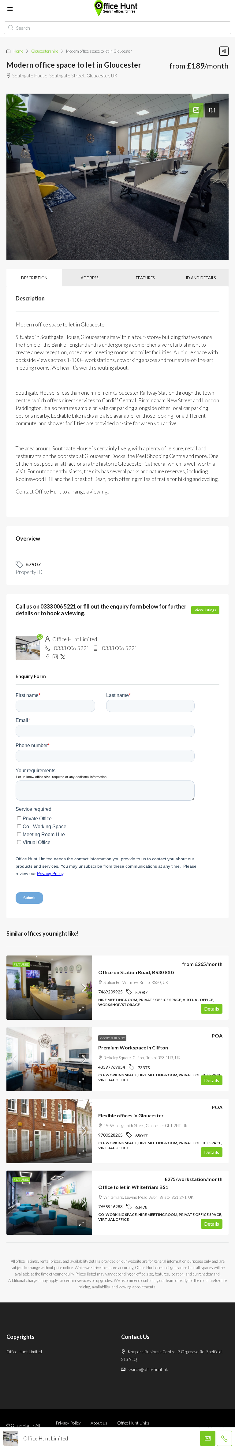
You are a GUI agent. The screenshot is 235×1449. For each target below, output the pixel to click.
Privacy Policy (68, 1422)
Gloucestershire (44, 51)
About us (99, 1422)
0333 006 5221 (71, 648)
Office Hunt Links (133, 1422)
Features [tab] (145, 277)
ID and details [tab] (201, 277)
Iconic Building (112, 1038)
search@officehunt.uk (148, 1369)
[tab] (196, 110)
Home (18, 51)
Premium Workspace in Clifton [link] (133, 1047)
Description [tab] (34, 277)
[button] (224, 51)
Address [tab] (90, 277)
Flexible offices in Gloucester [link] (131, 1115)
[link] (49, 987)
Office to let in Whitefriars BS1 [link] (133, 1187)
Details (211, 1008)
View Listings (205, 610)
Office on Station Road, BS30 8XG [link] (136, 972)
